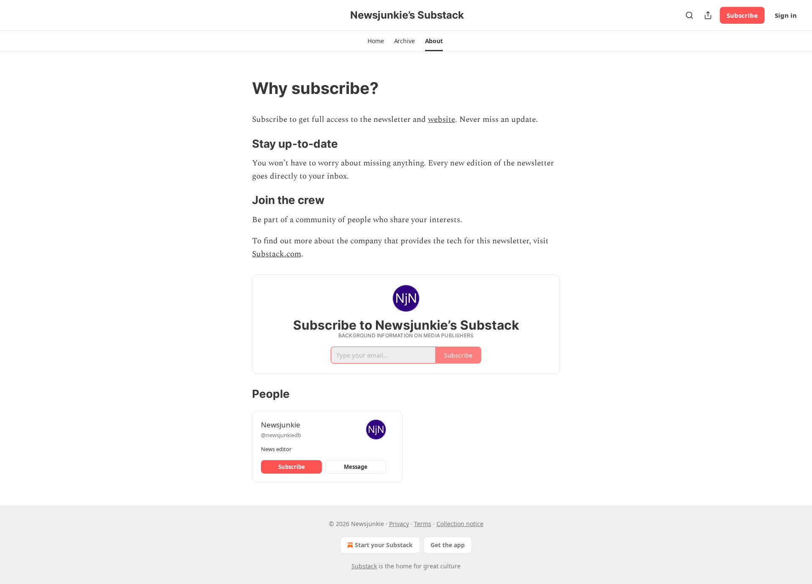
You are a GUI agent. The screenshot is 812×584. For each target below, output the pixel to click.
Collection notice (459, 524)
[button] (375, 41)
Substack (364, 566)
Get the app (448, 545)
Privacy (399, 524)
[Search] (689, 15)
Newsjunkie (280, 425)
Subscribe (742, 15)
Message (356, 467)
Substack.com (276, 254)
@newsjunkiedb (281, 435)
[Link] (240, 88)
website (441, 119)
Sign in (786, 15)
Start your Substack (384, 545)
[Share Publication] (708, 15)
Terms (422, 524)
